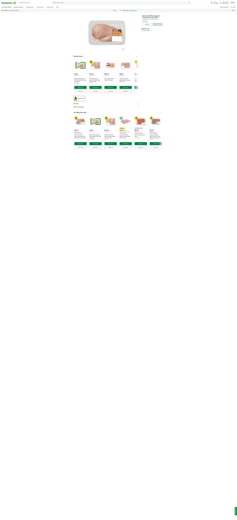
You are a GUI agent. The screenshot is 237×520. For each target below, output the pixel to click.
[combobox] (121, 2)
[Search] (189, 2)
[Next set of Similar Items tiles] (137, 56)
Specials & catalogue (18, 7)
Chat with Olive (235, 511)
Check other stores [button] (145, 30)
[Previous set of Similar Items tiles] (134, 56)
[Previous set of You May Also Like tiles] (158, 113)
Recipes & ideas (29, 7)
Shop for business (224, 7)
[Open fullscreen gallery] (123, 49)
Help (57, 7)
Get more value (40, 7)
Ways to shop (50, 7)
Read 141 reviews (154, 19)
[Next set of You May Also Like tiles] (161, 113)
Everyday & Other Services (24, 2)
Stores (234, 7)
